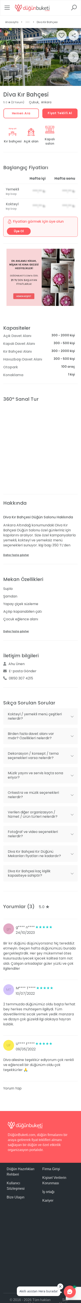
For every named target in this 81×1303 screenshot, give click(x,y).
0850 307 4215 (21, 678)
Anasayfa (11, 22)
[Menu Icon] (7, 9)
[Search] (73, 9)
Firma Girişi (51, 1169)
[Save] (61, 35)
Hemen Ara (21, 113)
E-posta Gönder (23, 671)
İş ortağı (48, 1192)
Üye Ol (19, 231)
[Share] (73, 35)
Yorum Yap (12, 1088)
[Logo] (32, 8)
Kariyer (47, 1200)
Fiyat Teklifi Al (60, 113)
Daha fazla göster (16, 555)
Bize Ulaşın (15, 1197)
